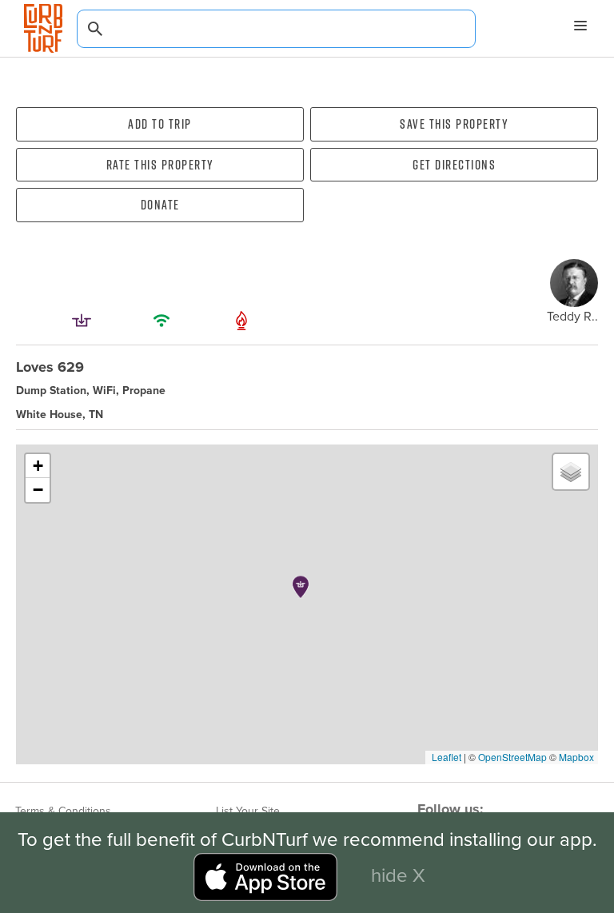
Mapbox (576, 756)
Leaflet (445, 756)
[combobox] (276, 29)
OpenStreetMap (512, 756)
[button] (300, 587)
